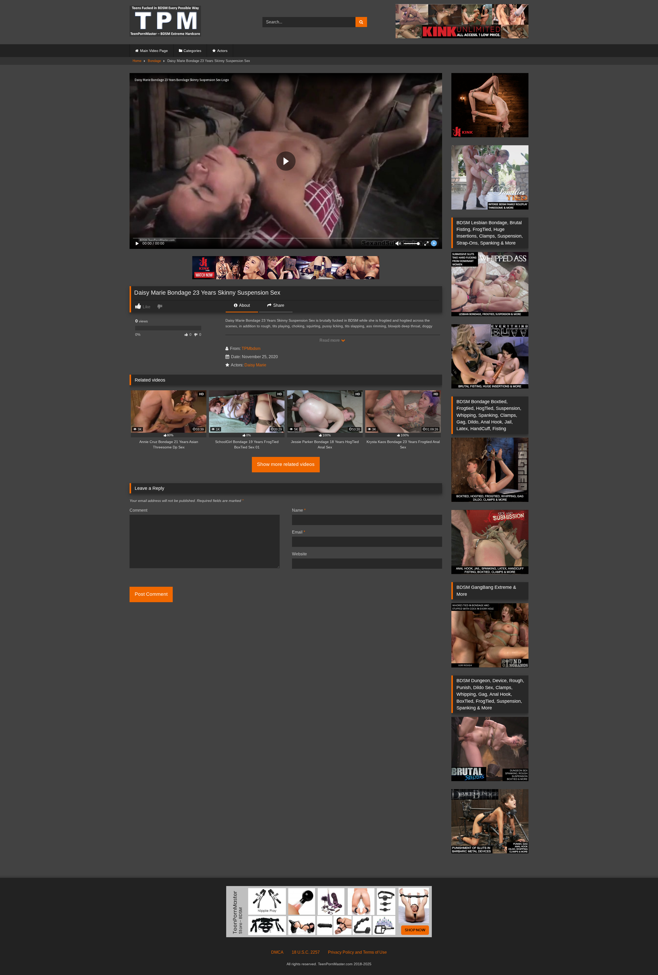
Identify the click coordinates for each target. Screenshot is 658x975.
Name (299, 510)
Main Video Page (154, 51)
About (244, 305)
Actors (222, 51)
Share (278, 305)
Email (298, 532)
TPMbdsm (251, 348)
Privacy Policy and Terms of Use (357, 952)
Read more (330, 340)
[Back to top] (642, 960)
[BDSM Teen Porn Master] (165, 22)
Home (137, 61)
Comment (138, 510)
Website (299, 554)
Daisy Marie (255, 365)
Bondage (154, 61)
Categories (192, 51)
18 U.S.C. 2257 (306, 952)
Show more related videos (286, 464)
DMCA (277, 952)
